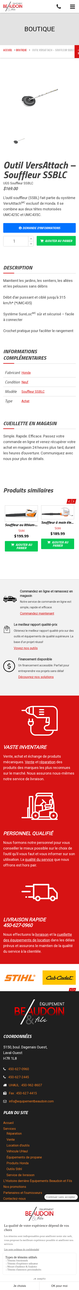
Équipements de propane (24, 1157)
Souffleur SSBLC (33, 392)
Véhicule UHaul (17, 1151)
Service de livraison (20, 1175)
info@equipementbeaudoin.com (31, 1101)
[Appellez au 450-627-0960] (58, 6)
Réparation (14, 1133)
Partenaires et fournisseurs (22, 1193)
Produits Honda (17, 1163)
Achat (25, 401)
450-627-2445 (18, 1077)
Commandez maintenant (37, 613)
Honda (26, 373)
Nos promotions (14, 1187)
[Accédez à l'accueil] (41, 6)
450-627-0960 (18, 1069)
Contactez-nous (14, 1199)
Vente (10, 1139)
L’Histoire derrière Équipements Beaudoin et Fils (37, 1181)
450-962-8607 (31, 1085)
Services (9, 1129)
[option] (21, 528)
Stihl (21, 530)
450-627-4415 (26, 1093)
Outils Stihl (14, 1169)
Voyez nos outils (26, 648)
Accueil (7, 50)
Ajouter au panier (58, 240)
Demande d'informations (41, 227)
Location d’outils (18, 1145)
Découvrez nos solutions (36, 677)
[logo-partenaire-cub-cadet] (25, 977)
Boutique (21, 50)
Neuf (24, 382)
